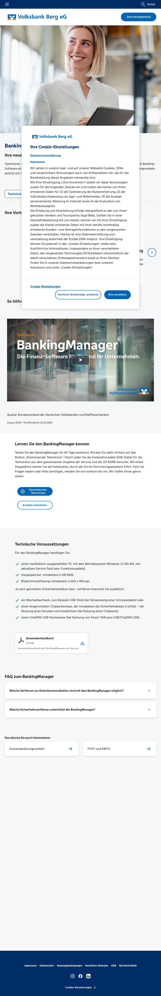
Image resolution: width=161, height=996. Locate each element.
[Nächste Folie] (152, 252)
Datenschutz (47, 965)
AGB (113, 965)
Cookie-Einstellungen (45, 286)
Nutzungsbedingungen (69, 965)
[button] (80, 691)
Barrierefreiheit (128, 965)
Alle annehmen (117, 294)
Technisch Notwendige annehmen (78, 294)
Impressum (30, 965)
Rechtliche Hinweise (96, 965)
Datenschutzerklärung (45, 155)
